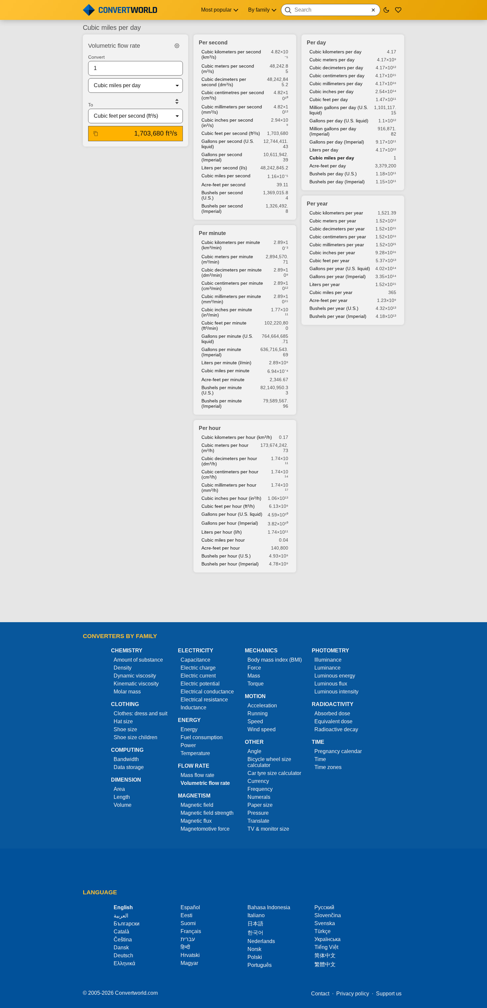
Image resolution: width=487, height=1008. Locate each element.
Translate (258, 821)
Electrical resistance (204, 699)
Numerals (258, 797)
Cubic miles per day (331, 157)
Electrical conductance (207, 691)
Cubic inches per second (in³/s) (227, 122)
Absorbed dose (332, 713)
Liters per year (324, 284)
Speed (255, 721)
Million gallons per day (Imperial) (332, 131)
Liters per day (323, 149)
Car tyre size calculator (274, 773)
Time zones (328, 767)
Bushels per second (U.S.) (222, 195)
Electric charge (198, 668)
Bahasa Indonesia (268, 907)
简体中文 (325, 955)
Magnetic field (197, 805)
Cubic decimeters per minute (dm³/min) (231, 272)
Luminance (327, 668)
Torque (255, 683)
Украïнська (327, 939)
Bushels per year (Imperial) (337, 316)
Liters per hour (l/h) (221, 532)
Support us (389, 993)
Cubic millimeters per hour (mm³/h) (228, 487)
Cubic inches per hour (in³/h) (231, 498)
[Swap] (177, 101)
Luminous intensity (336, 691)
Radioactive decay (336, 729)
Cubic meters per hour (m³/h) (224, 448)
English (123, 907)
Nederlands (261, 941)
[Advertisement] (243, 598)
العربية (121, 916)
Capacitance (195, 660)
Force (254, 668)
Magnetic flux (196, 821)
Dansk (121, 947)
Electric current (198, 676)
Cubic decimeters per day (336, 67)
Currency (258, 781)
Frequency (260, 789)
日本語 (255, 923)
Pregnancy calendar (338, 751)
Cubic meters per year (332, 220)
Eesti (186, 915)
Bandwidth (126, 759)
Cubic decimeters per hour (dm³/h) (229, 461)
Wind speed (261, 729)
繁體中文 (325, 964)
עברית (188, 939)
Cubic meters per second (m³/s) (227, 68)
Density (123, 668)
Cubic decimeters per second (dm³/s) (223, 82)
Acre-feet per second (223, 184)
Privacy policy (352, 993)
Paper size (260, 805)
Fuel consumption (202, 737)
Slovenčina (327, 915)
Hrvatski (190, 955)
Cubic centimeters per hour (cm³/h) (229, 474)
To (90, 104)
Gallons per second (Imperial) (221, 157)
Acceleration (262, 705)
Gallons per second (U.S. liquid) (227, 144)
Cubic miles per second (225, 175)
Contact (320, 993)
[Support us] (398, 10)
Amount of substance (138, 660)
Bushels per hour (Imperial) (230, 563)
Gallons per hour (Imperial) (229, 523)
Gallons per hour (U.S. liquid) (231, 514)
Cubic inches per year (332, 252)
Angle (254, 751)
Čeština (123, 939)
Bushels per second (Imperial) (222, 208)
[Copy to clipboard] (96, 134)
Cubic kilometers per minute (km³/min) (230, 245)
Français (191, 931)
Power (188, 745)
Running (257, 713)
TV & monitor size (268, 829)
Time (320, 759)
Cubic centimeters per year (337, 236)
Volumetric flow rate (205, 783)
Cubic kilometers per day (335, 51)
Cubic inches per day (331, 91)
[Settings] (177, 46)
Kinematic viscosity (136, 683)
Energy (189, 729)
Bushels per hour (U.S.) (226, 556)
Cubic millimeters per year (336, 244)
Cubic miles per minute (225, 370)
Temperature (195, 753)
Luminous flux (330, 683)
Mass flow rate (197, 775)
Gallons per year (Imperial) (337, 276)
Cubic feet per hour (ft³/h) (228, 506)
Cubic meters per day (331, 59)
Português (259, 965)
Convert (96, 57)
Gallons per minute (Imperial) (221, 352)
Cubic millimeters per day (335, 83)
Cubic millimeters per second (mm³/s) (231, 109)
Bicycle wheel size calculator (269, 762)
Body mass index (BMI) (274, 660)
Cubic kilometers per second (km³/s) (231, 54)
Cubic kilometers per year (336, 212)
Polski (254, 957)
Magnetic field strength (207, 813)
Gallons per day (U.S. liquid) (338, 120)
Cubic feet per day (328, 99)
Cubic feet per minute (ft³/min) (223, 325)
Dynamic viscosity (135, 676)
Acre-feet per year (328, 300)
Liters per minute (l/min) (226, 362)
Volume (123, 805)
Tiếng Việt (326, 947)
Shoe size (125, 729)
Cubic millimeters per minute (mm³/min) (231, 299)
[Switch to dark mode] (386, 10)
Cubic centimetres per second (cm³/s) (232, 95)
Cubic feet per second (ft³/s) (230, 133)
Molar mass (127, 691)
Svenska (324, 923)
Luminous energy (334, 676)
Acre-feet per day (327, 165)
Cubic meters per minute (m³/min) (227, 259)
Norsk (254, 949)
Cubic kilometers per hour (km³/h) (236, 437)
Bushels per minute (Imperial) (221, 403)
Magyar (189, 963)
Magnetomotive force (205, 829)
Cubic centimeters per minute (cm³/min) (232, 285)
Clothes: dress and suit (140, 713)
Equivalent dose (333, 721)
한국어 (255, 932)
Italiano (256, 915)
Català (121, 931)
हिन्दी (185, 947)
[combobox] (330, 10)
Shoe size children (135, 737)
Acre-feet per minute (222, 379)
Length (122, 797)
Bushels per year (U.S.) (333, 308)
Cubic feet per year (329, 260)
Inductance (193, 707)
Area (119, 789)
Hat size (123, 721)
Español (190, 907)
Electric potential (200, 683)
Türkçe (322, 931)
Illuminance (328, 660)
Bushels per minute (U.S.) (221, 390)
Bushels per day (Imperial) (337, 181)
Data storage (129, 767)
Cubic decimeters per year (337, 228)
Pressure (258, 813)
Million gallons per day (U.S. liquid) (338, 110)
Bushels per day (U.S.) (333, 173)
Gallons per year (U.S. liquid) (339, 268)
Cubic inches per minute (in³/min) (226, 312)
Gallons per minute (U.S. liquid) (227, 338)
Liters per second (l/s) (224, 167)
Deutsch (123, 955)
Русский (324, 907)
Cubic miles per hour (223, 540)
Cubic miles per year (330, 292)
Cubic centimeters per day (336, 75)
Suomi (188, 923)
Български (126, 923)
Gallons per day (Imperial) (336, 142)
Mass (253, 676)
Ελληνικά (124, 963)
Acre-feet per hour (220, 548)
